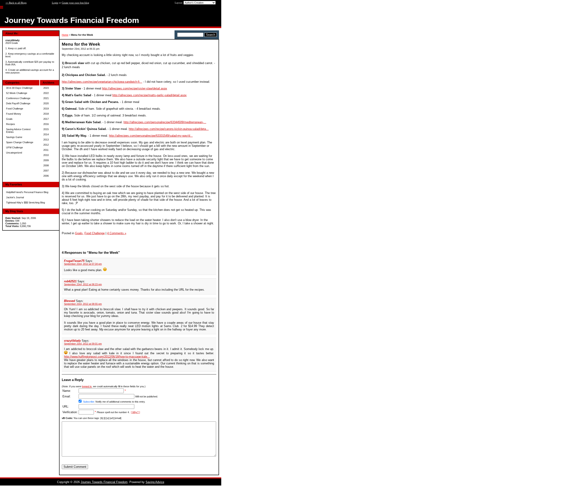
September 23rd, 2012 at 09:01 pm (83, 343)
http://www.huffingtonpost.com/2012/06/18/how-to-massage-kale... (107, 356)
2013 (46, 139)
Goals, (79, 233)
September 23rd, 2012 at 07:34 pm (83, 264)
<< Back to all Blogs (16, 2)
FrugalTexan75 (74, 261)
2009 (46, 160)
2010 (46, 155)
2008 (46, 165)
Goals (9, 119)
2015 (46, 129)
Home (65, 34)
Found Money (13, 113)
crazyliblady (72, 340)
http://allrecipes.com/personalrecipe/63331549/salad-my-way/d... (151, 135)
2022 (46, 93)
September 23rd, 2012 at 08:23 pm (83, 284)
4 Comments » (116, 233)
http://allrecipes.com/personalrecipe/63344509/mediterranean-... (165, 122)
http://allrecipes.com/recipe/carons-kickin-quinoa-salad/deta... (169, 129)
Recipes (10, 124)
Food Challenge (14, 108)
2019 (46, 108)
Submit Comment (75, 466)
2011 (46, 150)
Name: (66, 390)
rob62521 (70, 281)
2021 (46, 98)
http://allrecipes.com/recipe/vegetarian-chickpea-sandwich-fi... (102, 81)
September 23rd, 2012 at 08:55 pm (83, 304)
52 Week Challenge (16, 93)
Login (55, 2)
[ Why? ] (135, 412)
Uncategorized (14, 152)
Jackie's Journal (15, 197)
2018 (46, 113)
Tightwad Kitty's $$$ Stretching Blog (25, 202)
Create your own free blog (75, 2)
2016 (46, 124)
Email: (66, 396)
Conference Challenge (18, 98)
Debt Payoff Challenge (18, 103)
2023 (46, 88)
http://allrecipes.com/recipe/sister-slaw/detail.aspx (134, 88)
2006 (46, 175)
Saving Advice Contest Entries (18, 130)
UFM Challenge (14, 147)
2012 (46, 144)
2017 (46, 119)
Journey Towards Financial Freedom (104, 482)
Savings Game (14, 137)
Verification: (70, 412)
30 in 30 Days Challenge (19, 88)
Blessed (69, 301)
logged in (87, 386)
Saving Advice (155, 482)
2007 (46, 170)
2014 (46, 134)
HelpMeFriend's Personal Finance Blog (27, 192)
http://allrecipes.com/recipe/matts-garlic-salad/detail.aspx (149, 95)
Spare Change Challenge (19, 142)
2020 (46, 103)
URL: (65, 406)
